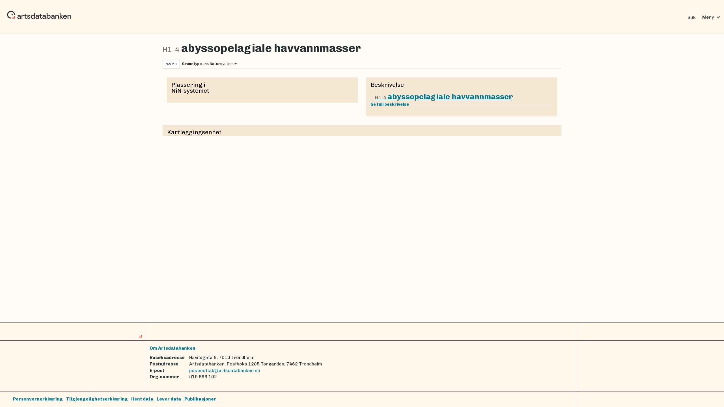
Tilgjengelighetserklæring (97, 399)
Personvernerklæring (38, 399)
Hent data (142, 399)
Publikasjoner (200, 399)
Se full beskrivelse (389, 104)
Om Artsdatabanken (172, 348)
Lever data (169, 399)
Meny (712, 17)
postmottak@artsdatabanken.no (224, 370)
